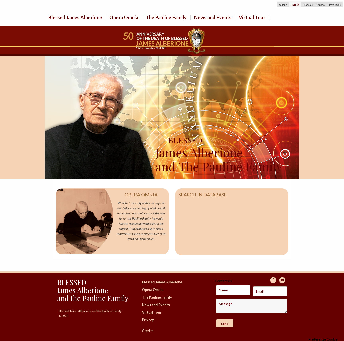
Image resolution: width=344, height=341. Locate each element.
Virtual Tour (252, 17)
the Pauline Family (99, 298)
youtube (282, 280)
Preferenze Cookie (323, 339)
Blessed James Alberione (75, 17)
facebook (273, 280)
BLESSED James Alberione (82, 286)
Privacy (148, 320)
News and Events (212, 17)
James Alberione (199, 147)
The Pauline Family (166, 17)
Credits (147, 330)
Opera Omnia (123, 17)
